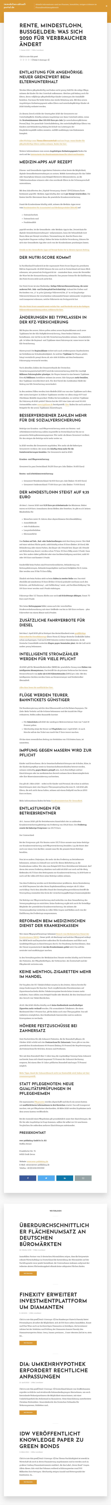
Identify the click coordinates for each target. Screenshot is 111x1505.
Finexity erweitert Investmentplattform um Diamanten (53, 1301)
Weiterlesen (28, 1273)
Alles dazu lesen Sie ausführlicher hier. (36, 688)
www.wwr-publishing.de (37, 1162)
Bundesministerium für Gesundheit (66, 801)
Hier (67, 405)
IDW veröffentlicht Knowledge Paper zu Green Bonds (51, 1440)
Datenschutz (98, 6)
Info (68, 6)
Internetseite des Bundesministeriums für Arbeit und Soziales (57, 154)
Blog (61, 6)
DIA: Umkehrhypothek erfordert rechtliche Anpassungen (53, 1371)
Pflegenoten (39, 1102)
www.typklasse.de (45, 405)
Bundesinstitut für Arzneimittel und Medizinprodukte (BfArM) (50, 208)
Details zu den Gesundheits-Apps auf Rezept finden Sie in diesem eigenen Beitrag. (54, 250)
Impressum (86, 6)
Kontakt (76, 6)
